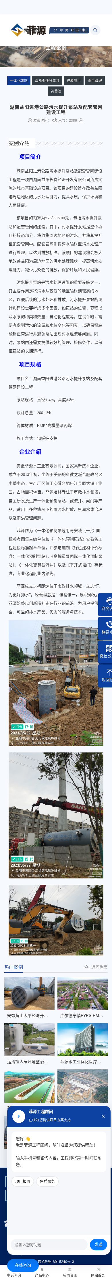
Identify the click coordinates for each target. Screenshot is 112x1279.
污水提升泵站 (74, 227)
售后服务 (47, 1181)
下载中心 (79, 30)
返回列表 (99, 967)
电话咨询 (14, 1275)
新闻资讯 (70, 1275)
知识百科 (33, 30)
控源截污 (74, 80)
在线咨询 (23, 1265)
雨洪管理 (95, 80)
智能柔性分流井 (47, 80)
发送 (98, 1244)
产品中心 (42, 1275)
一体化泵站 (19, 80)
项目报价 (22, 1181)
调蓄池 (56, 90)
